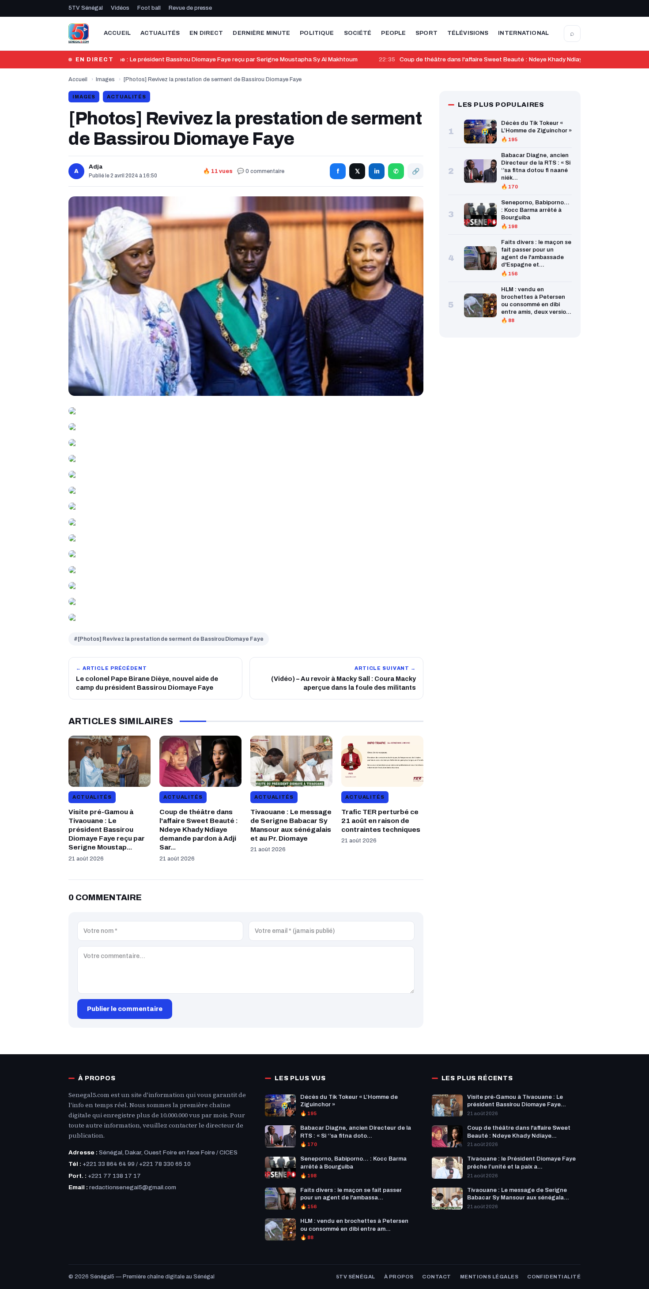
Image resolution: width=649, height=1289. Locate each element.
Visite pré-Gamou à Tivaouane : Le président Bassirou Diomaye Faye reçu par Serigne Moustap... (106, 829)
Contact (436, 1276)
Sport (426, 33)
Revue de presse (190, 8)
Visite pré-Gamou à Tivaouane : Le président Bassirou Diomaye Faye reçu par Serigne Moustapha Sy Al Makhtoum (193, 59)
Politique (317, 33)
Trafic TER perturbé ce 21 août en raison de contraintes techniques (380, 820)
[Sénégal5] (78, 33)
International (523, 33)
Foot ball (149, 8)
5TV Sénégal (85, 8)
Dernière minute (261, 33)
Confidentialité (554, 1276)
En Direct (206, 33)
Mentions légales (489, 1276)
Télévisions (467, 33)
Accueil (117, 33)
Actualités (160, 33)
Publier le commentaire (124, 1009)
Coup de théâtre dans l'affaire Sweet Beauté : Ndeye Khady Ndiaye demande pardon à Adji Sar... (198, 829)
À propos (399, 1276)
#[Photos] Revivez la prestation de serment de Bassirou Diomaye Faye (169, 639)
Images (105, 79)
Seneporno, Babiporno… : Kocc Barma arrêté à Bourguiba (535, 210)
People (393, 33)
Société (358, 33)
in (377, 171)
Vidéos (120, 8)
